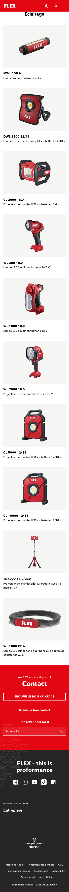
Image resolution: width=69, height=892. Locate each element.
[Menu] (63, 6)
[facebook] (15, 782)
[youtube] (34, 782)
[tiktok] (44, 782)
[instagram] (25, 782)
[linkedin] (53, 782)
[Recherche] (56, 6)
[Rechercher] (61, 731)
